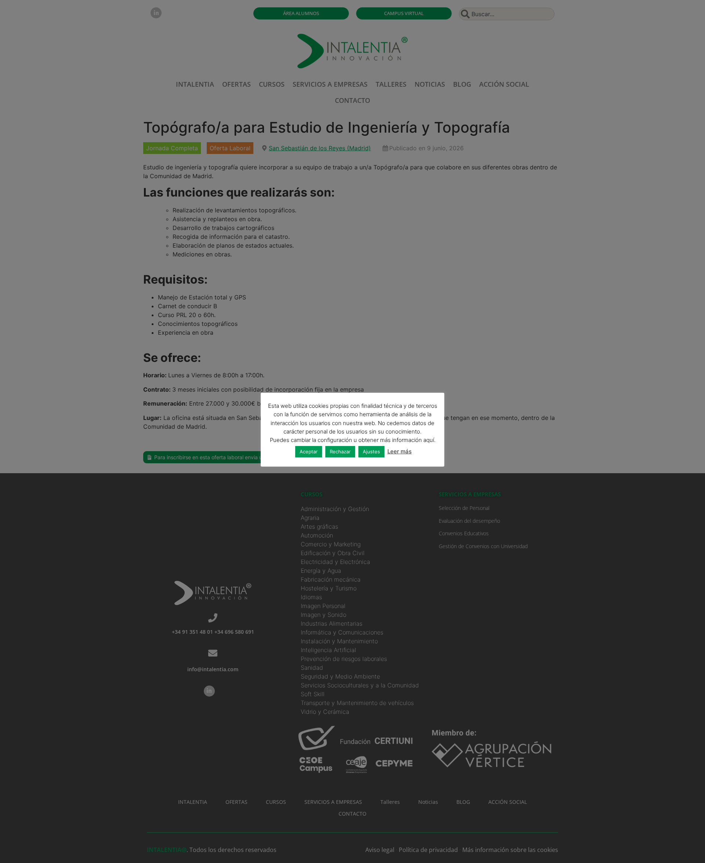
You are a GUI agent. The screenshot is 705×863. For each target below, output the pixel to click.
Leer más (399, 451)
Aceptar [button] (309, 451)
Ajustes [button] (371, 451)
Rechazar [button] (340, 451)
